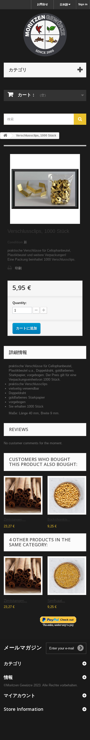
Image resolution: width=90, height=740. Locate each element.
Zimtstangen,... (15, 519)
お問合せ (42, 4)
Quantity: (19, 303)
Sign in (83, 4)
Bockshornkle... (59, 519)
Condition (15, 242)
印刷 (18, 268)
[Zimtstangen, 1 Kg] (23, 495)
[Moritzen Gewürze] (45, 34)
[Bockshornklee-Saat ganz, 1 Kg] (67, 495)
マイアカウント (19, 695)
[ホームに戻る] (5, 136)
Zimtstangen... (15, 600)
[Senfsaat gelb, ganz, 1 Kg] (67, 575)
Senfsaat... (56, 600)
